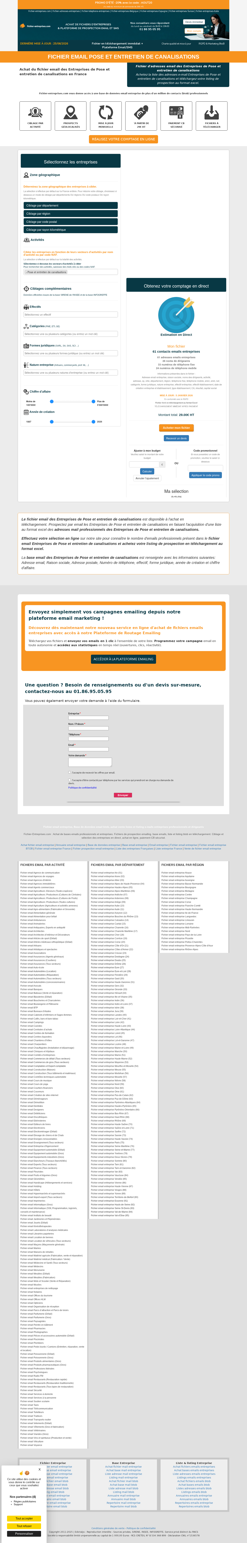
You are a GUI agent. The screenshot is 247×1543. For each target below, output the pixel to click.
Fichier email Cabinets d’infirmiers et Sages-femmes (46, 1015)
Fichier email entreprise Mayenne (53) (109, 1062)
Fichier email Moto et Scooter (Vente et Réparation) (45, 1281)
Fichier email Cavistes (31, 1026)
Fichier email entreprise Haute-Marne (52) (111, 1058)
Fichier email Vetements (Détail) (36, 1423)
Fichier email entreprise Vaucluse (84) (109, 1175)
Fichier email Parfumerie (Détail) (36, 1314)
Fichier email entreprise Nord (175, 931)
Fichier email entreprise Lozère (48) (108, 1044)
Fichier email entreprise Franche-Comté (181, 905)
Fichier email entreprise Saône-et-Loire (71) (112, 1128)
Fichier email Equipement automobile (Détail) (42, 1150)
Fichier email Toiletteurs (32, 1412)
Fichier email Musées (30, 1284)
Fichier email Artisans (30, 945)
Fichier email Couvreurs (32, 1091)
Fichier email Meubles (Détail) (35, 1273)
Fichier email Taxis (29, 1405)
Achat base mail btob (123, 1484)
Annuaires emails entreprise (194, 1495)
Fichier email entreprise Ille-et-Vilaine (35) (111, 997)
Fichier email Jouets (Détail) (34, 1222)
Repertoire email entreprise (53, 1502)
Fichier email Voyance (31, 1445)
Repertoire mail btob (123, 1506)
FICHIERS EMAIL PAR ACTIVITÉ (42, 864)
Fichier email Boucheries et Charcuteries (40, 1000)
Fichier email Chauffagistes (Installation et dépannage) (47, 1048)
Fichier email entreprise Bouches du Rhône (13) (114, 916)
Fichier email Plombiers (32, 1343)
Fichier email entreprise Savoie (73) (108, 1135)
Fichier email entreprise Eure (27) (107, 967)
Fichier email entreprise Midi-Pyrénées (180, 927)
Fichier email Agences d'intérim (35, 880)
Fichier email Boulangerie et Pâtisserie (39, 1004)
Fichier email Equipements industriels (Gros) (42, 1157)
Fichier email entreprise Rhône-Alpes (179, 949)
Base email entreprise (134, 844)
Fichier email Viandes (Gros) (34, 1434)
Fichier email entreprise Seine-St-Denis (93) (112, 1208)
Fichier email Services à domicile (36, 1394)
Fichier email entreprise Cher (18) (107, 935)
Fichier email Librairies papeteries (37, 1233)
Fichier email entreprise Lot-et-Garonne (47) (112, 1040)
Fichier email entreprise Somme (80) (109, 1161)
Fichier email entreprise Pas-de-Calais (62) (112, 1095)
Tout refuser (24, 1526)
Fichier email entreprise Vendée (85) (109, 1179)
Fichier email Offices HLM (33, 1299)
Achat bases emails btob (194, 1484)
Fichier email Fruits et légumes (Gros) (38, 1175)
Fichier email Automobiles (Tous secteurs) (40, 978)
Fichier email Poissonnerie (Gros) (36, 1357)
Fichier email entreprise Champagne (179, 898)
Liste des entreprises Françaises (134, 848)
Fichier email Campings (32, 1022)
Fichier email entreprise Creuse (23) (108, 953)
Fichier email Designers (32, 1109)
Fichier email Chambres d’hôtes (36, 1040)
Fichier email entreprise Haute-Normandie (182, 909)
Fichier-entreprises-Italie (207, 11)
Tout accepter (24, 1518)
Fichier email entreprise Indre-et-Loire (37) (112, 1004)
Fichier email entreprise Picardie (177, 938)
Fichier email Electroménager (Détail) (38, 1131)
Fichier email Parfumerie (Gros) (35, 1317)
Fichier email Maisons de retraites (37, 1252)
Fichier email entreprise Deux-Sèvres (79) (111, 1157)
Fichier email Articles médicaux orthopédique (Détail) (46, 942)
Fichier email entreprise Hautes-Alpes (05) (112, 887)
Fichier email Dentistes (31, 1106)
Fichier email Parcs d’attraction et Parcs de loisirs (44, 1310)
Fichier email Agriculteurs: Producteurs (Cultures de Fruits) (49, 898)
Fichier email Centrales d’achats (36, 1029)
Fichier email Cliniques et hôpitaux (37, 1051)
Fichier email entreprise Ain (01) (106, 873)
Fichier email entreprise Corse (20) (108, 942)
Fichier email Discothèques (33, 1117)
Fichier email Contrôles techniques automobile (43, 1077)
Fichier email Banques (31, 989)
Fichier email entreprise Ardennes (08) (110, 898)
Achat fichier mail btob (123, 1481)
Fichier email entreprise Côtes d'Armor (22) (112, 949)
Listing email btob (53, 1492)
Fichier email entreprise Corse (176, 902)
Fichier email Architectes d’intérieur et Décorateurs (45, 935)
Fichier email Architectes (32, 931)
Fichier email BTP (29, 1007)
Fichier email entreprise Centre (176, 894)
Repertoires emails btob (194, 1506)
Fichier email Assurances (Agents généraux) (42, 956)
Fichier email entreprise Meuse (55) (108, 1069)
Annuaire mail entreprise (124, 1495)
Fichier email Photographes (34, 1332)
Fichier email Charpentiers (33, 1044)
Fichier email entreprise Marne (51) (108, 1055)
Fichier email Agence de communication (40, 873)
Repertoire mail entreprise (123, 1502)
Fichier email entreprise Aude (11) (107, 909)
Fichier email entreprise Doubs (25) (108, 960)
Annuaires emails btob (194, 1499)
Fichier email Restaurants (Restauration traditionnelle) (47, 1383)
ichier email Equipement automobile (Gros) (43, 1153)
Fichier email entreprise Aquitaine (177, 876)
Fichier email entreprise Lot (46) (106, 1037)
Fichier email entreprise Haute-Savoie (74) (112, 1139)
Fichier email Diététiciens (32, 1113)
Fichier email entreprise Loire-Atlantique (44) (113, 1029)
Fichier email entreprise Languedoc (178, 916)
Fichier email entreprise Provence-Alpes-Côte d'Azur (187, 945)
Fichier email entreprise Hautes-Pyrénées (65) (113, 1106)
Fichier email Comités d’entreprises (37, 1055)
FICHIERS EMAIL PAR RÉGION (182, 864)
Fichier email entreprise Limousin (177, 920)
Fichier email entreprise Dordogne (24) (110, 956)
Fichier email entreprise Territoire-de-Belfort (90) (114, 1197)
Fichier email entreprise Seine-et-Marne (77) (113, 1150)
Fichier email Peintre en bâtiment (36, 1325)
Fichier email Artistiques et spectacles (38, 949)
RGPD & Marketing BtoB (212, 43)
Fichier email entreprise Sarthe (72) (108, 1131)
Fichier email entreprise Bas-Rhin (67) (109, 1113)
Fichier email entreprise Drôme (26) (108, 964)
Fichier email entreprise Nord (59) (107, 1084)
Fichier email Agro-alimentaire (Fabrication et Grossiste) (47, 909)
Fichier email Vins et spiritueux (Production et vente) (45, 1438)
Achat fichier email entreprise (37, 844)
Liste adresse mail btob (123, 1488)
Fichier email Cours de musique (36, 1080)
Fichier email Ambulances (33, 920)
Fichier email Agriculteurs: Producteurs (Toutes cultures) (47, 902)
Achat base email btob (53, 1484)
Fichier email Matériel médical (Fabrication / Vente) (45, 1259)
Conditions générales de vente (107, 1528)
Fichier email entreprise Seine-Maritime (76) (112, 1146)
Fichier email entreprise (183, 844)
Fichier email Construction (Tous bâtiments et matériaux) (48, 1073)
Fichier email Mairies (30, 1248)
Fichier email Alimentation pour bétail (38, 916)
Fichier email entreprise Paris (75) (107, 1142)
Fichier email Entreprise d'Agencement (39, 1146)
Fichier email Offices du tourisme (36, 1295)
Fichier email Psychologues (34, 1372)
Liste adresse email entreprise (53, 1473)
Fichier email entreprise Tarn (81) (107, 1164)
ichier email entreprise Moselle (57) (109, 1077)
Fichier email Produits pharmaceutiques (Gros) (43, 1365)
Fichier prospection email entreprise (93, 848)
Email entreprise (158, 844)
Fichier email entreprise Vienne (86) (108, 1182)
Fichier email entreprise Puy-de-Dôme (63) (112, 1099)
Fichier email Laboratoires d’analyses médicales (44, 1230)
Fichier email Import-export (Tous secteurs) (41, 1197)
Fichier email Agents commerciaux (37, 887)
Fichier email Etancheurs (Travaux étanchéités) (43, 1161)
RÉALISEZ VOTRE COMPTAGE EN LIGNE (123, 139)
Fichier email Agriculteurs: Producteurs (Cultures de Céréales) (50, 894)
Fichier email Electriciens (32, 1128)
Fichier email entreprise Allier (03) (107, 880)
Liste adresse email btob (53, 1488)
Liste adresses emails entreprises (194, 1473)
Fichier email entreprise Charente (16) (109, 927)
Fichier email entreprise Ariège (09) (108, 902)
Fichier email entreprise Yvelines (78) (109, 1153)
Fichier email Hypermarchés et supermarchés (42, 1193)
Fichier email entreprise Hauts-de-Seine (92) (113, 1204)
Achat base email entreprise (53, 1470)
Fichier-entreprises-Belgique (124, 11)
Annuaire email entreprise (71, 844)
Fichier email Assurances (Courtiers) (38, 960)
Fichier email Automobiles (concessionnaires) (42, 982)
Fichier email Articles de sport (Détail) (38, 938)
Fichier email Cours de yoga (34, 1084)
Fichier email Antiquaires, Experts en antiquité (42, 927)
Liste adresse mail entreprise (123, 1473)
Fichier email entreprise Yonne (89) (108, 1193)
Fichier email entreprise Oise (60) (107, 1088)
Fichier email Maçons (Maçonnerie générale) (42, 1244)
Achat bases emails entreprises (194, 1470)
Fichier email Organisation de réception (39, 1306)
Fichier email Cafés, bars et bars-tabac (39, 1018)
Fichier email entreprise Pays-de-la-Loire (181, 935)
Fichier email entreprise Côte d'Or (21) (109, 945)
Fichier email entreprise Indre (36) (107, 1000)
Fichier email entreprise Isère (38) (107, 1007)
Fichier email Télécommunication (36, 1408)
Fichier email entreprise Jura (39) (107, 1011)
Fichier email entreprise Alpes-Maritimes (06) (113, 891)
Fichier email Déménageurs (34, 1099)
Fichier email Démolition (32, 1102)
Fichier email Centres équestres (36, 1037)
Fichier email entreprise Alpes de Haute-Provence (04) (117, 884)
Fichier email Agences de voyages (37, 876)
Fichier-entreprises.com (39, 11)
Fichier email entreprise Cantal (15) (108, 924)
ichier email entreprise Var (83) (107, 1171)
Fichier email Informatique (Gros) (36, 1204)
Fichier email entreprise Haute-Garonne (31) (113, 982)
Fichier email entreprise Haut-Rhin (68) (110, 1117)
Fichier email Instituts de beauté (36, 1215)
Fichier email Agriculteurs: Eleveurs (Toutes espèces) (46, 891)
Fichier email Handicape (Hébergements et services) (46, 1182)
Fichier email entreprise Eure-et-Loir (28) (111, 971)
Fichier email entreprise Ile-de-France (179, 913)
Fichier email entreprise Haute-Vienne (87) (112, 1186)
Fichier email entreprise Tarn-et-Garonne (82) (113, 1168)
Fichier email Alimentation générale (37, 913)
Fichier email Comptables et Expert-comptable (43, 1066)
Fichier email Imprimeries (32, 1201)
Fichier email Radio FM (31, 1376)
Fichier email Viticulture (31, 1441)
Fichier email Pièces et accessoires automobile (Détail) (47, 1335)
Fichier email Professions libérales (37, 1368)
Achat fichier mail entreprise (123, 1466)
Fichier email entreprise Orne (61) (107, 1091)
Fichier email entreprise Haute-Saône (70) (111, 1124)
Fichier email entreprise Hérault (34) (108, 993)
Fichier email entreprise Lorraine (177, 924)
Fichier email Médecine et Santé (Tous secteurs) (44, 1263)
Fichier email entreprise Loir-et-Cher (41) (111, 1018)
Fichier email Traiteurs (31, 1416)
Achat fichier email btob (53, 1481)
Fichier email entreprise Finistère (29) (109, 975)
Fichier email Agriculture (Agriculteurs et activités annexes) (49, 905)
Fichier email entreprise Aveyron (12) (109, 913)
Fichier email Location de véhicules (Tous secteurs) (45, 1241)
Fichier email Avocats (30, 986)
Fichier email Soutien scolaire (35, 1401)
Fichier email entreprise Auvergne (178, 880)
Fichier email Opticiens (31, 1303)
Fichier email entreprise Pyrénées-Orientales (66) (115, 1109)
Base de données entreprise (104, 844)
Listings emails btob (194, 1492)
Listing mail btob (123, 1492)
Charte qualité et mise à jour (176, 43)
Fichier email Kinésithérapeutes (36, 1226)
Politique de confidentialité (141, 1528)
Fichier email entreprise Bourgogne (178, 887)
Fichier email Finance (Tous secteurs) (38, 1168)
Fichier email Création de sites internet (39, 1095)
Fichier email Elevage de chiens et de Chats (42, 1135)
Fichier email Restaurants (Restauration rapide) (43, 1379)
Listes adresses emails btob (194, 1488)
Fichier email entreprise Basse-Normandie (182, 884)
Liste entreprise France (169, 848)
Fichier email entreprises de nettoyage (39, 1288)
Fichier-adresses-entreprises (66, 11)
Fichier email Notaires (31, 1292)
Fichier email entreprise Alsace (176, 873)
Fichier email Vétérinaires (33, 1430)
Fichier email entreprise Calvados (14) (110, 920)
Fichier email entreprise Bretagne (177, 891)
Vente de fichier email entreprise (202, 848)
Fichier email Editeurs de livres (35, 1124)
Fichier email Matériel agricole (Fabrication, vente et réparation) (51, 1255)
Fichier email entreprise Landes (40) (109, 1015)
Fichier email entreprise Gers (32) (107, 986)
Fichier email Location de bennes (36, 1237)
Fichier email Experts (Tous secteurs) (38, 1164)
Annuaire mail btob (123, 1499)
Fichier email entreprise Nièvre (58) (108, 1080)
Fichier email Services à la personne (38, 1398)
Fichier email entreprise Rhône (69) (108, 1120)
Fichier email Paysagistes (33, 1321)
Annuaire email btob (53, 1499)
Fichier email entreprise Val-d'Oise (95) (110, 1215)
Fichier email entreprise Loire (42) (107, 1022)
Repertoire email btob (53, 1506)
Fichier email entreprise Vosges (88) (108, 1190)
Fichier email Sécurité (31, 1390)
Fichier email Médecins (31, 1266)
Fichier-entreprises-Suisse (181, 11)
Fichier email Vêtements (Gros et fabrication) (42, 1427)
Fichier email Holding (30, 1186)
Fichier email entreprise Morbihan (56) (110, 1073)
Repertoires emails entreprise (194, 1502)
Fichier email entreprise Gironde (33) (109, 989)
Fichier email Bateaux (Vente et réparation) (41, 993)
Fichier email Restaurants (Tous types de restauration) (46, 1386)
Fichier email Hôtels (30, 1190)
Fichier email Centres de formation (37, 1033)
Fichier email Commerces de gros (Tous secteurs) (44, 1062)
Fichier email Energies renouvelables (38, 1139)
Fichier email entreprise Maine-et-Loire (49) (112, 1048)
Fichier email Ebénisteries (33, 1120)
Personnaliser (24, 1533)
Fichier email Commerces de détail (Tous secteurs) (45, 1058)
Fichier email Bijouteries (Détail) (36, 997)
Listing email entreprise (53, 1477)
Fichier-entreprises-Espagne (153, 11)
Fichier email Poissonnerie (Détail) (37, 1354)
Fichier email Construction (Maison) (37, 1069)
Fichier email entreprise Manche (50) (109, 1051)
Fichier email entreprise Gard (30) (107, 978)
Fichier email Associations (33, 953)
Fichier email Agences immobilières (37, 884)
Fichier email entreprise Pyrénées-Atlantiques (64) (115, 1102)
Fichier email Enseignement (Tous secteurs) (41, 1142)
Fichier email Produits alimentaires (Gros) (40, 1361)
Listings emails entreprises (194, 1477)
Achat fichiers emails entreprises (194, 1466)
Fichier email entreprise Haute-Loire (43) (111, 1026)
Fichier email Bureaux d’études (35, 1011)
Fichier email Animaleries (32, 924)
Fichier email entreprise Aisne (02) (108, 876)
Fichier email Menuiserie (32, 1270)
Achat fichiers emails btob (194, 1481)
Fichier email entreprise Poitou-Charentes (182, 942)
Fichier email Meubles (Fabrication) (37, 1277)
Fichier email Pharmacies (32, 1328)
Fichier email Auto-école (32, 967)
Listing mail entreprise (123, 1477)
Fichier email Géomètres (32, 1179)
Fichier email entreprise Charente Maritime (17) (114, 931)
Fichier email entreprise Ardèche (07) (109, 894)
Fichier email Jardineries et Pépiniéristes (40, 1219)
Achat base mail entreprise (123, 1470)
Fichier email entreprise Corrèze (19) (109, 938)
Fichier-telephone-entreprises (95, 11)
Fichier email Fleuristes (31, 1171)
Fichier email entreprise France (53, 848)
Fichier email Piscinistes (32, 1339)
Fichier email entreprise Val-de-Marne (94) (112, 1212)
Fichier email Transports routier (35, 1419)
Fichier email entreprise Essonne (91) (109, 1201)
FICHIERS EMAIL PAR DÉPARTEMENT (117, 864)
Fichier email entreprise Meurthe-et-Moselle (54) (114, 1066)
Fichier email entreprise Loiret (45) (108, 1033)
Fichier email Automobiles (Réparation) (39, 975)
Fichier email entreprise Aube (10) (107, 905)
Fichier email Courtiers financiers (36, 1088)
